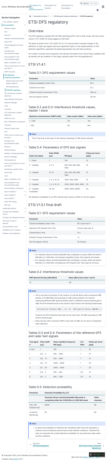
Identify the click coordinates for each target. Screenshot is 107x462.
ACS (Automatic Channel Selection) (13, 94)
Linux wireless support (10, 22)
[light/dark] (97, 10)
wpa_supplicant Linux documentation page (11, 58)
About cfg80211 (10, 195)
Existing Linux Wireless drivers (11, 213)
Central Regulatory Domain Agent (13, 46)
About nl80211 (9, 198)
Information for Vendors (50, 6)
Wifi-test (7, 205)
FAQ (5, 32)
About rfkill (8, 42)
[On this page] (103, 6)
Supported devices (9, 208)
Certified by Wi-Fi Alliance (12, 230)
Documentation (8, 25)
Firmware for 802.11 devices (10, 222)
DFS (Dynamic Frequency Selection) (12, 76)
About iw (7, 35)
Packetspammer (10, 160)
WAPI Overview (9, 72)
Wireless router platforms (11, 233)
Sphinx (16, 459)
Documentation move (10, 226)
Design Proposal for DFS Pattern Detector (14, 82)
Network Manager (10, 102)
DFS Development (12, 87)
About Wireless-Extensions (14, 188)
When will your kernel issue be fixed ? (13, 136)
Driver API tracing (10, 202)
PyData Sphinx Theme (91, 457)
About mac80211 (10, 192)
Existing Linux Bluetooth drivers (14, 217)
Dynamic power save (11, 128)
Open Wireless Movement (13, 99)
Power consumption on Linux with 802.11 (14, 67)
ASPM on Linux (9, 118)
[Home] (30, 16)
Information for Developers (67, 6)
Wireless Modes (10, 28)
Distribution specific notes (13, 169)
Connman (7, 109)
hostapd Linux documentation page (11, 52)
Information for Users (35, 6)
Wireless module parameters (14, 38)
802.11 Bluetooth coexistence (14, 122)
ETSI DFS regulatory (13, 90)
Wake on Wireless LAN (12, 62)
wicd (6, 106)
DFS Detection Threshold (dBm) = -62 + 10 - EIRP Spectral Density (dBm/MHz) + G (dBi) (69, 309)
